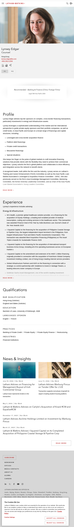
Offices (8, 465)
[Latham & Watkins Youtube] (18, 484)
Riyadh (52, 497)
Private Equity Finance (46, 332)
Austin (6, 492)
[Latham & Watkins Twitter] (9, 484)
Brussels (23, 492)
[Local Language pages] (71, 3)
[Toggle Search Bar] (67, 3)
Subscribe (9, 457)
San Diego (59, 497)
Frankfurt (49, 492)
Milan (19, 497)
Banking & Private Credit (12, 332)
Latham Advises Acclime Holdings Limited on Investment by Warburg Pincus (37, 420)
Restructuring (62, 332)
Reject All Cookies (55, 523)
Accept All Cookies (55, 518)
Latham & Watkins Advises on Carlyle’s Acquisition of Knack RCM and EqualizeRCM (37, 408)
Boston (17, 492)
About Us (9, 472)
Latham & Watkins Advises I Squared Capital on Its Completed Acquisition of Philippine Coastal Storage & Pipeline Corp (33, 432)
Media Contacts (12, 469)
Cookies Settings (9, 517)
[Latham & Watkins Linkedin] (5, 484)
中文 (13, 71)
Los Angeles (20, 494)
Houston (7, 494)
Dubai (35, 492)
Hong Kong (63, 492)
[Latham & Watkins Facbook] (14, 484)
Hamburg (56, 492)
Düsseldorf (41, 492)
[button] (37, 186)
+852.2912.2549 (7, 61)
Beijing (12, 492)
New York (31, 497)
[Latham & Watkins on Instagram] (22, 484)
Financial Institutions (11, 340)
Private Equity (29, 332)
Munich (24, 497)
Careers (8, 478)
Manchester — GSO (10, 497)
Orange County (40, 497)
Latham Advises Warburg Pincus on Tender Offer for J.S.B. (54, 385)
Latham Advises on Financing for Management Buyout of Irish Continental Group (19, 387)
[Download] (3, 65)
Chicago (29, 492)
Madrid (58, 494)
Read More (61, 443)
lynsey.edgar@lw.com (8, 59)
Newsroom (9, 462)
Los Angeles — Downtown (34, 494)
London (13, 494)
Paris (47, 497)
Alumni (8, 475)
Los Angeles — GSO (49, 494)
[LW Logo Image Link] (15, 3)
